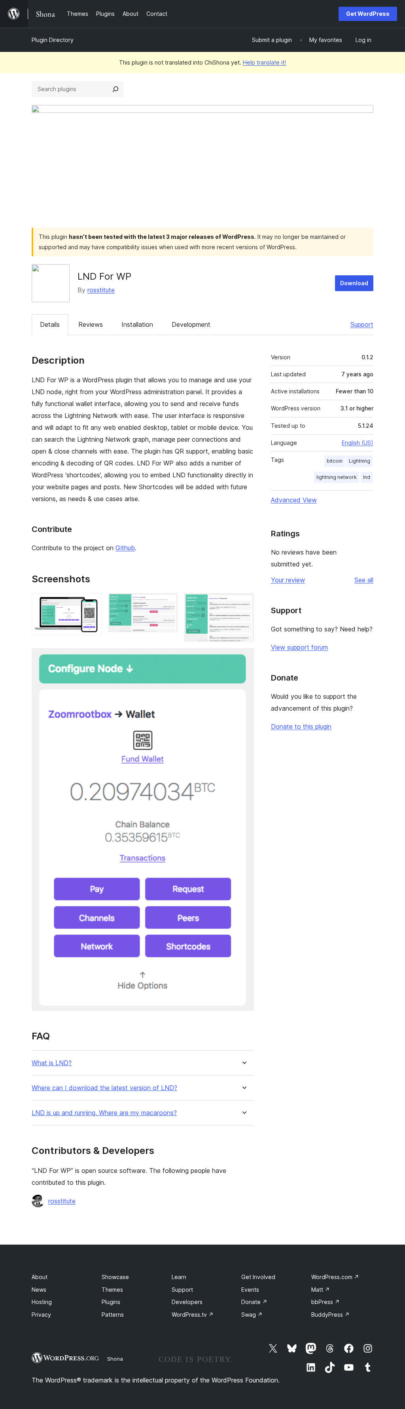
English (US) (357, 442)
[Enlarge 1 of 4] (91, 604)
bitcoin (335, 461)
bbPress (325, 1301)
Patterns (113, 1314)
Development (191, 324)
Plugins (111, 1301)
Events (250, 1289)
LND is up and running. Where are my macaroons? (104, 1113)
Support (361, 324)
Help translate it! (264, 62)
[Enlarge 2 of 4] (167, 604)
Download (354, 283)
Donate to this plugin (301, 726)
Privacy (41, 1314)
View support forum (299, 647)
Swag (252, 1314)
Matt (320, 1289)
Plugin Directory (53, 39)
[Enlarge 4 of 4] (243, 659)
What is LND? (52, 1063)
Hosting (42, 1301)
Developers (187, 1301)
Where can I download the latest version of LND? (104, 1088)
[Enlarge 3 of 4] (243, 604)
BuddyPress (330, 1314)
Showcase (115, 1277)
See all (363, 580)
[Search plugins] (115, 89)
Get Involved (258, 1277)
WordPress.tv (193, 1314)
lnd (366, 477)
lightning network (336, 477)
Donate (254, 1301)
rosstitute (101, 290)
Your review (288, 580)
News (39, 1289)
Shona (115, 1359)
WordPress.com (335, 1277)
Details (50, 324)
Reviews (90, 324)
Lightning (359, 461)
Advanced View (294, 500)
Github (125, 548)
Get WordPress (368, 13)
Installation (137, 324)
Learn (179, 1277)
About (39, 1277)
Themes (112, 1289)
